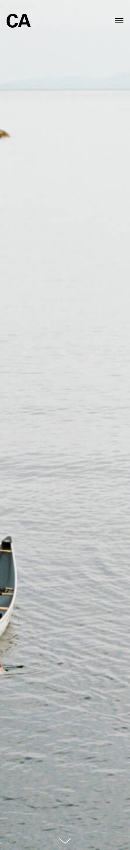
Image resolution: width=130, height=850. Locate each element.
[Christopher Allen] (19, 16)
